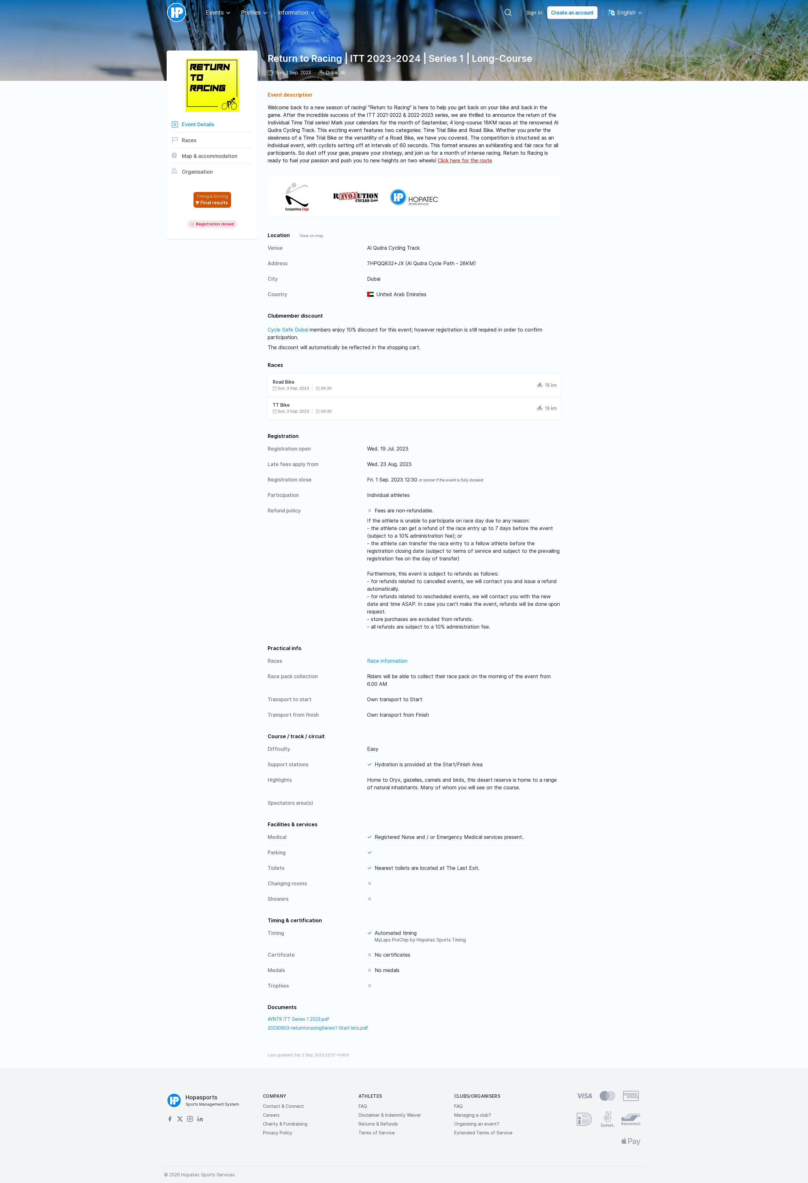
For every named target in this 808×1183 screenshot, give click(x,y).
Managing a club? (472, 1115)
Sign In (534, 12)
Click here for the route (465, 160)
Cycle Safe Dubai (288, 329)
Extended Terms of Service (483, 1132)
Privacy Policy (277, 1132)
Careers (271, 1115)
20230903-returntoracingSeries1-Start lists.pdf (318, 1028)
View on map (312, 235)
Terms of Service (377, 1132)
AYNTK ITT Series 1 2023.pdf (298, 1019)
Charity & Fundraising (285, 1123)
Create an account (572, 12)
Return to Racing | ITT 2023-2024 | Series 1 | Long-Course (400, 58)
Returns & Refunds (378, 1123)
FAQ (363, 1106)
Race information (387, 661)
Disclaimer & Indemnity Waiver (390, 1115)
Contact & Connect (283, 1106)
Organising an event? (476, 1123)
